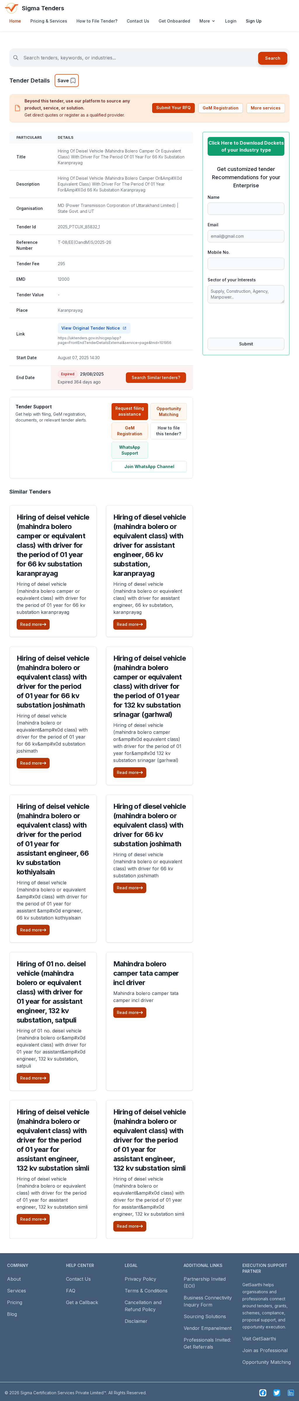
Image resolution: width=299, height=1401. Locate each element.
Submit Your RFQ (173, 107)
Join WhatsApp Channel (149, 466)
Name (214, 197)
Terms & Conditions (146, 1291)
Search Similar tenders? (156, 377)
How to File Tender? (97, 20)
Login (231, 20)
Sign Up (254, 20)
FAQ (70, 1291)
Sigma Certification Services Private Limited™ (63, 1392)
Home (15, 20)
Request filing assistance (129, 411)
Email (213, 224)
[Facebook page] (262, 1392)
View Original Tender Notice (90, 328)
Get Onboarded (174, 20)
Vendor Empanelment (208, 1328)
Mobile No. (219, 252)
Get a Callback (82, 1302)
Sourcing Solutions (205, 1316)
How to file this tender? (168, 430)
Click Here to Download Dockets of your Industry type (246, 146)
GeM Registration (221, 107)
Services (16, 1291)
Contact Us (138, 20)
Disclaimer (136, 1321)
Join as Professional (265, 1350)
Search (272, 58)
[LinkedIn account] (290, 1392)
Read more (31, 624)
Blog (12, 1314)
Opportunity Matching (169, 411)
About (14, 1279)
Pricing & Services (48, 20)
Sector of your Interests (232, 279)
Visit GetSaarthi (259, 1339)
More (204, 20)
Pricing (14, 1302)
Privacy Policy (140, 1279)
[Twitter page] (276, 1392)
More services (266, 107)
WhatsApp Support (129, 450)
